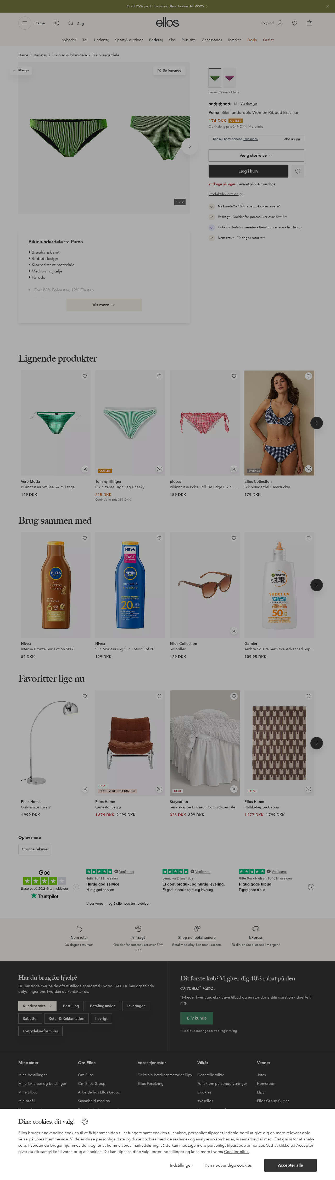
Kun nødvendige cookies (228, 1165)
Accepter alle (290, 1165)
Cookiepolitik (236, 1151)
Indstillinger (181, 1165)
